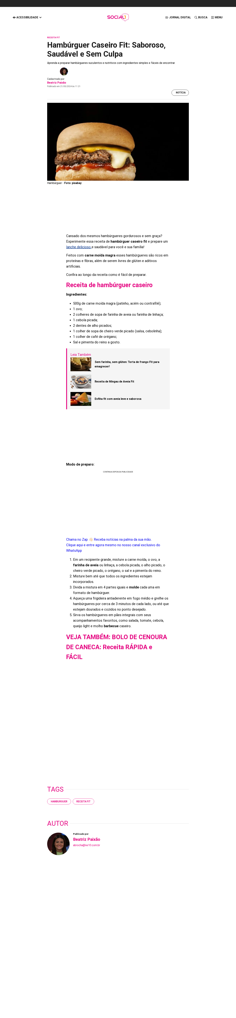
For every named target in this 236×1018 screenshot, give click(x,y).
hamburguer (59, 801)
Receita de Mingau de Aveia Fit (114, 381)
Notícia (181, 92)
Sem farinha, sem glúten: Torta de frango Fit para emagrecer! (127, 364)
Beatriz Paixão (56, 82)
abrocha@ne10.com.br (86, 845)
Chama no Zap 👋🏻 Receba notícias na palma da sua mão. (113, 545)
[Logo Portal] (118, 17)
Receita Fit (83, 801)
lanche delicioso (79, 247)
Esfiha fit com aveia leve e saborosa (118, 398)
